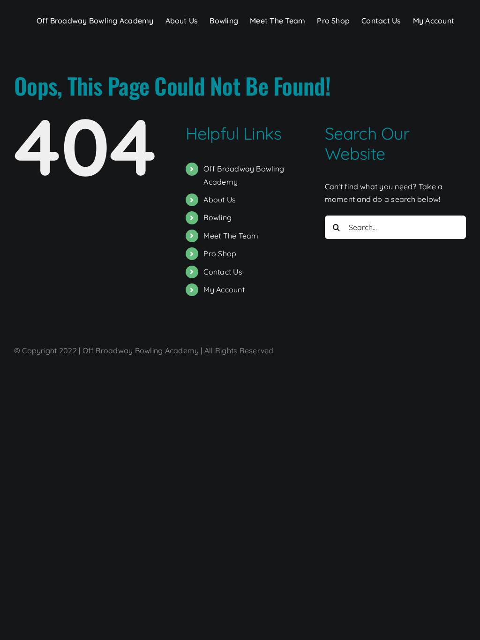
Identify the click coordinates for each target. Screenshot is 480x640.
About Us (219, 199)
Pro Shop (219, 253)
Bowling (217, 217)
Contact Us (222, 271)
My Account (223, 289)
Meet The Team (230, 235)
